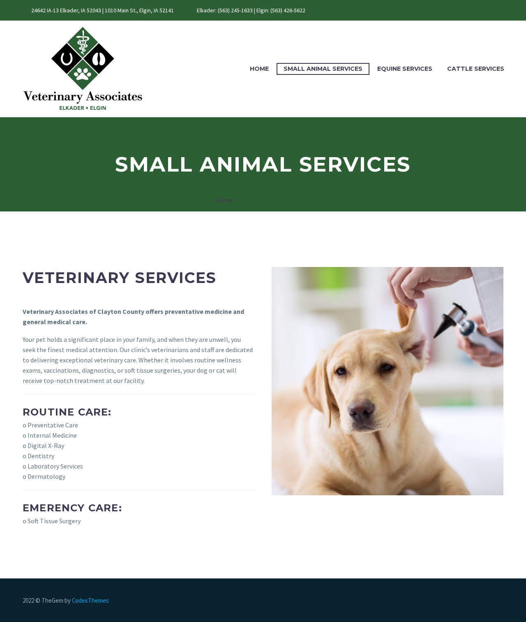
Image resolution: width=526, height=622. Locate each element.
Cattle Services (475, 68)
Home (259, 68)
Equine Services (404, 68)
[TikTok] (363, 10)
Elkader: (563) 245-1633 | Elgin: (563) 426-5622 (251, 10)
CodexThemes (90, 600)
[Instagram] (350, 10)
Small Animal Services (323, 68)
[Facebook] (338, 10)
